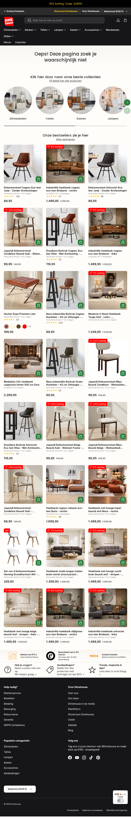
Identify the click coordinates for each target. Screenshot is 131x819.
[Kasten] (81, 100)
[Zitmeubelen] (18, 100)
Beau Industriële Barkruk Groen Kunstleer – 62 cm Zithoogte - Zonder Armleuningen (64, 384)
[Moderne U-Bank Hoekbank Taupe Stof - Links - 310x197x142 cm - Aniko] (107, 290)
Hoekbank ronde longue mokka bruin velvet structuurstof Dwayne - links (64, 574)
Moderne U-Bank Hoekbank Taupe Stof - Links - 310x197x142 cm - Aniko (104, 317)
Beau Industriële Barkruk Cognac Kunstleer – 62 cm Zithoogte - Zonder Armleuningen (65, 317)
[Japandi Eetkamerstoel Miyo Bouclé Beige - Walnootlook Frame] (107, 421)
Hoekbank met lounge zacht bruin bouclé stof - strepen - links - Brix (104, 574)
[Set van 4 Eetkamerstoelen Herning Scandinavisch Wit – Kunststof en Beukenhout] (23, 547)
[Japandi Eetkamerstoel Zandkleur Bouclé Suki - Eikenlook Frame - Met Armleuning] (23, 484)
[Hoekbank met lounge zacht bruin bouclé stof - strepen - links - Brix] (107, 547)
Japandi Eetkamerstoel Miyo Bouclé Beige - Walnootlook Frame (105, 448)
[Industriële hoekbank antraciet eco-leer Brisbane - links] (107, 607)
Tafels (50, 118)
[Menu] (126, 792)
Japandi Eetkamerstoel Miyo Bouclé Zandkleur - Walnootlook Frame (107, 384)
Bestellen (9, 698)
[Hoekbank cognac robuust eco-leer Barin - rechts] (65, 484)
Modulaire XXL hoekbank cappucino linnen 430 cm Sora (21, 383)
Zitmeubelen (18, 118)
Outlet (71, 719)
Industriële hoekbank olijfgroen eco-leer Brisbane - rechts (64, 633)
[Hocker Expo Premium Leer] (23, 290)
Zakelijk (72, 725)
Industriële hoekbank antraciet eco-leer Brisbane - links (106, 633)
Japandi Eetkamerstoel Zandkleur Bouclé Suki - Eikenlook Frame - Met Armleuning (18, 512)
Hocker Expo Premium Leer (20, 313)
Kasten (81, 118)
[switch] (120, 800)
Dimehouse (16, 804)
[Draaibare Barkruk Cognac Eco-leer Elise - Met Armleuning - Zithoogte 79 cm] (65, 227)
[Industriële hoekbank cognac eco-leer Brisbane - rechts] (65, 164)
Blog (70, 730)
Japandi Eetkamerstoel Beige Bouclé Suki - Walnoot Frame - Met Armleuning (64, 448)
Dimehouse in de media (81, 703)
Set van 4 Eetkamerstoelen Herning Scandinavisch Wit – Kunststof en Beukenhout (20, 574)
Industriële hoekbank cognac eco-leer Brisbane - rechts (63, 189)
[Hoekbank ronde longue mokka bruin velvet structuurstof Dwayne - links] (65, 547)
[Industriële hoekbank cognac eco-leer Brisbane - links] (107, 227)
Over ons (73, 693)
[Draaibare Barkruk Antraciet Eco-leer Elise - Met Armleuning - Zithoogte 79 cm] (23, 421)
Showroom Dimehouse (66, 11)
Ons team (73, 698)
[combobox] (64, 20)
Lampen (113, 118)
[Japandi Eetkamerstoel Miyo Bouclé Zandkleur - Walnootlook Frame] (107, 358)
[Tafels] (50, 100)
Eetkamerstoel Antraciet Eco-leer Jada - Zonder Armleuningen (107, 189)
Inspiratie (20, 42)
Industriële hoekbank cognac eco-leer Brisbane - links (105, 252)
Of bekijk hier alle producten (65, 80)
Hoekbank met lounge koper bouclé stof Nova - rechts (104, 509)
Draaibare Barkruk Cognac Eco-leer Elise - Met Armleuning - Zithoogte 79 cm (64, 253)
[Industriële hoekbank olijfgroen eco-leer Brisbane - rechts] (65, 607)
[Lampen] (113, 100)
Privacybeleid (73, 810)
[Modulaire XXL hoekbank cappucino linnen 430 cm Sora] (23, 358)
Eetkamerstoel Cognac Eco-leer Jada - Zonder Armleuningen (22, 189)
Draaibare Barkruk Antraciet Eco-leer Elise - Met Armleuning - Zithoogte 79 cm (22, 448)
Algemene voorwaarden (92, 810)
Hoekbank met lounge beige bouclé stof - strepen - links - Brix (21, 634)
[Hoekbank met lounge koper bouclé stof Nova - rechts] (107, 484)
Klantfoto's (74, 708)
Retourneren (11, 714)
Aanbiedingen (11, 773)
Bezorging (9, 708)
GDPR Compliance (14, 725)
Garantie (8, 719)
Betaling (8, 703)
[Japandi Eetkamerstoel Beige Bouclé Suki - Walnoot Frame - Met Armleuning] (65, 421)
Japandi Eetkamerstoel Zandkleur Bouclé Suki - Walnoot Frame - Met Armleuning (23, 253)
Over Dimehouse (91, 11)
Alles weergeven (65, 139)
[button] (125, 20)
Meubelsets (112, 29)
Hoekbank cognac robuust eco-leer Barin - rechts (64, 509)
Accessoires (11, 767)
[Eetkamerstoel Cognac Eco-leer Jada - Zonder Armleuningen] (23, 164)
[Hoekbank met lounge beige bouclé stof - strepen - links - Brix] (23, 607)
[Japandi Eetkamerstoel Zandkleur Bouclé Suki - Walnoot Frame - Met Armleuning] (23, 227)
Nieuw (7, 42)
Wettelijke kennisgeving (116, 810)
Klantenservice (12, 693)
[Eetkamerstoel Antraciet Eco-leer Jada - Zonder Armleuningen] (107, 164)
